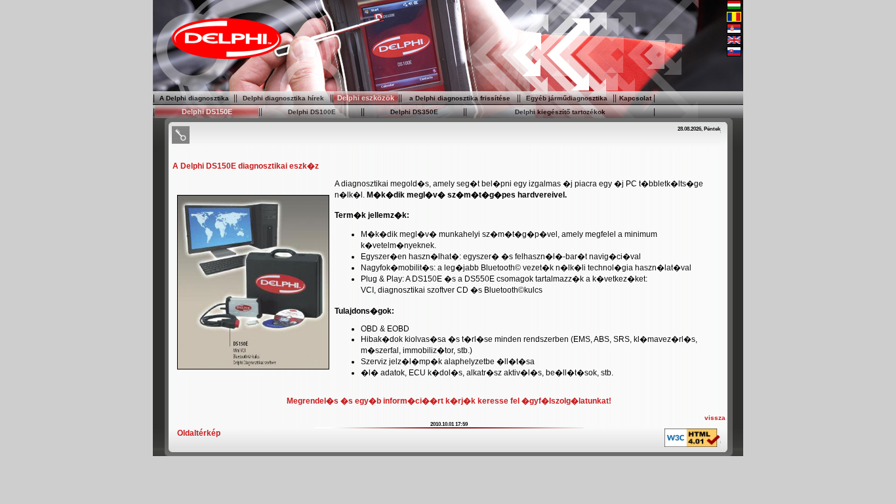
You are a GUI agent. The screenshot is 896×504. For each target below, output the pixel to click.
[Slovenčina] (734, 53)
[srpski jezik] (734, 30)
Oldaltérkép (198, 433)
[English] (734, 42)
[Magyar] (734, 7)
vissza (714, 417)
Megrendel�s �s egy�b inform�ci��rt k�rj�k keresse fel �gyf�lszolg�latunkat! (449, 401)
